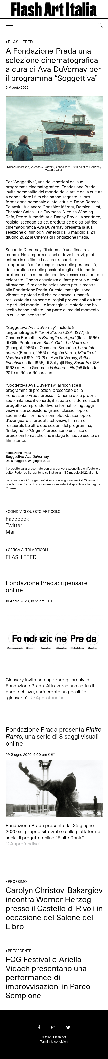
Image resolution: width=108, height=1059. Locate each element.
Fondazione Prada (78, 186)
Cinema (11, 488)
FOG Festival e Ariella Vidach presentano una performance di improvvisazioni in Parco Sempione (48, 977)
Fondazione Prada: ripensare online (47, 586)
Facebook (17, 519)
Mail (11, 532)
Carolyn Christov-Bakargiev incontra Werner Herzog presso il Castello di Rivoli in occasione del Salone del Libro (54, 908)
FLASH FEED (20, 41)
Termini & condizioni (54, 1041)
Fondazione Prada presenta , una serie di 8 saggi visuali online (53, 736)
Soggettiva (24, 181)
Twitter (14, 525)
